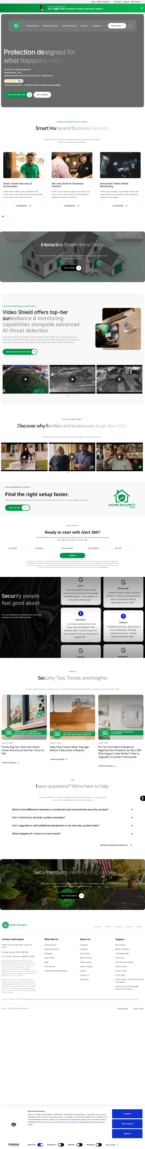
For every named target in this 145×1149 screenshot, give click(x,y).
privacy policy (103, 567)
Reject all (127, 1133)
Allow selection (127, 1124)
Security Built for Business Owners (68, 185)
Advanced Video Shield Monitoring (114, 185)
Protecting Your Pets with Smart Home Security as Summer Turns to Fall (23, 750)
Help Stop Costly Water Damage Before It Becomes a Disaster (69, 748)
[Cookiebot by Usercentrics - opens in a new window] (13, 1144)
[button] (5, 379)
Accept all (127, 1114)
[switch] (61, 1144)
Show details (110, 1145)
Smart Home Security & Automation (17, 185)
